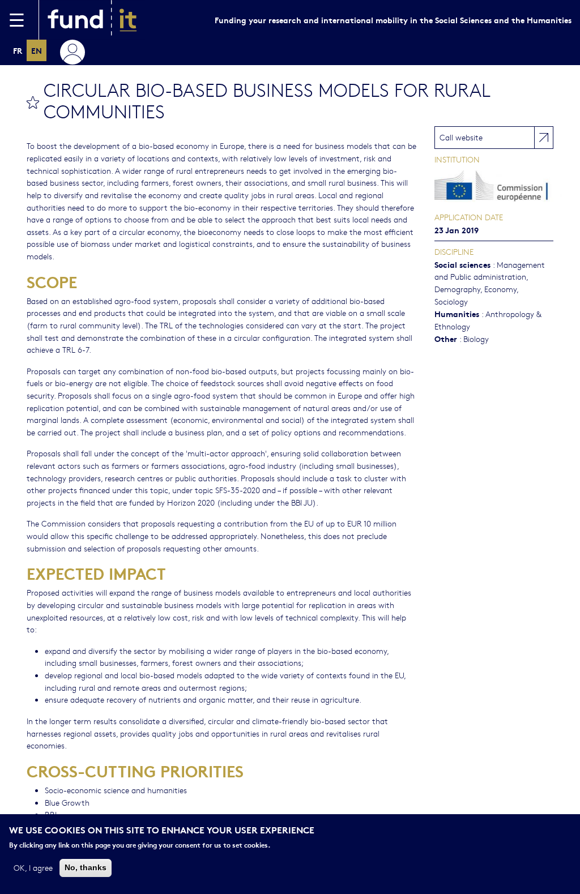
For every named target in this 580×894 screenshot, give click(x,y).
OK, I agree (33, 867)
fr (17, 50)
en (36, 50)
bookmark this (33, 102)
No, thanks (85, 867)
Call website (461, 137)
